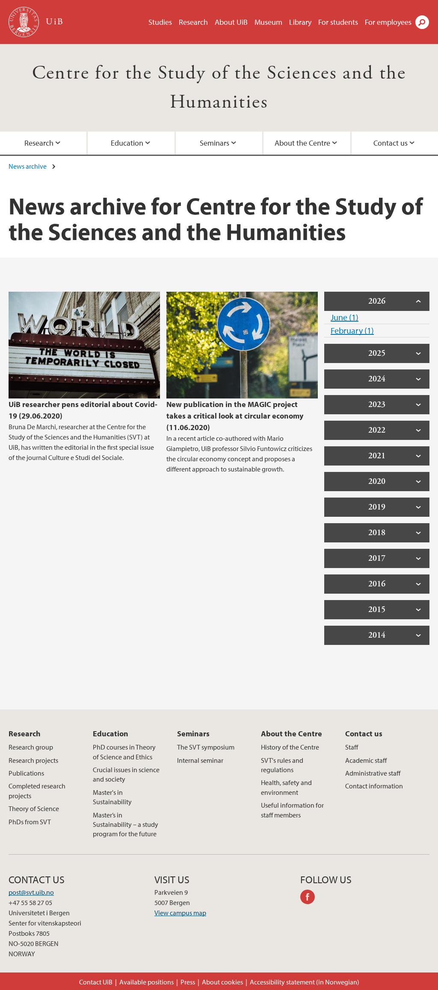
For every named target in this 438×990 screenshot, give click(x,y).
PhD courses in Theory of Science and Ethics (124, 752)
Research (193, 22)
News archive (28, 166)
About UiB (231, 22)
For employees (388, 22)
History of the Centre (290, 747)
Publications (26, 773)
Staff (351, 747)
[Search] (422, 22)
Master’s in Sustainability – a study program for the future (125, 824)
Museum (268, 22)
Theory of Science (34, 808)
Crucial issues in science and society (126, 774)
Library (300, 22)
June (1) (344, 317)
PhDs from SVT (30, 821)
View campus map (180, 912)
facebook (310, 898)
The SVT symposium (205, 747)
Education (127, 143)
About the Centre (302, 143)
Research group (31, 747)
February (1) (352, 330)
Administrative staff (372, 773)
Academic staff (366, 760)
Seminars (214, 143)
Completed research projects (37, 791)
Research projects (33, 760)
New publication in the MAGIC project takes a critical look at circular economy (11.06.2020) (234, 415)
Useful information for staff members (292, 810)
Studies (160, 22)
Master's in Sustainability (112, 797)
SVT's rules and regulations (282, 765)
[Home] (25, 22)
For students (338, 22)
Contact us (390, 143)
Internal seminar (200, 760)
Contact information (374, 786)
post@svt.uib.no (31, 892)
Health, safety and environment (286, 787)
